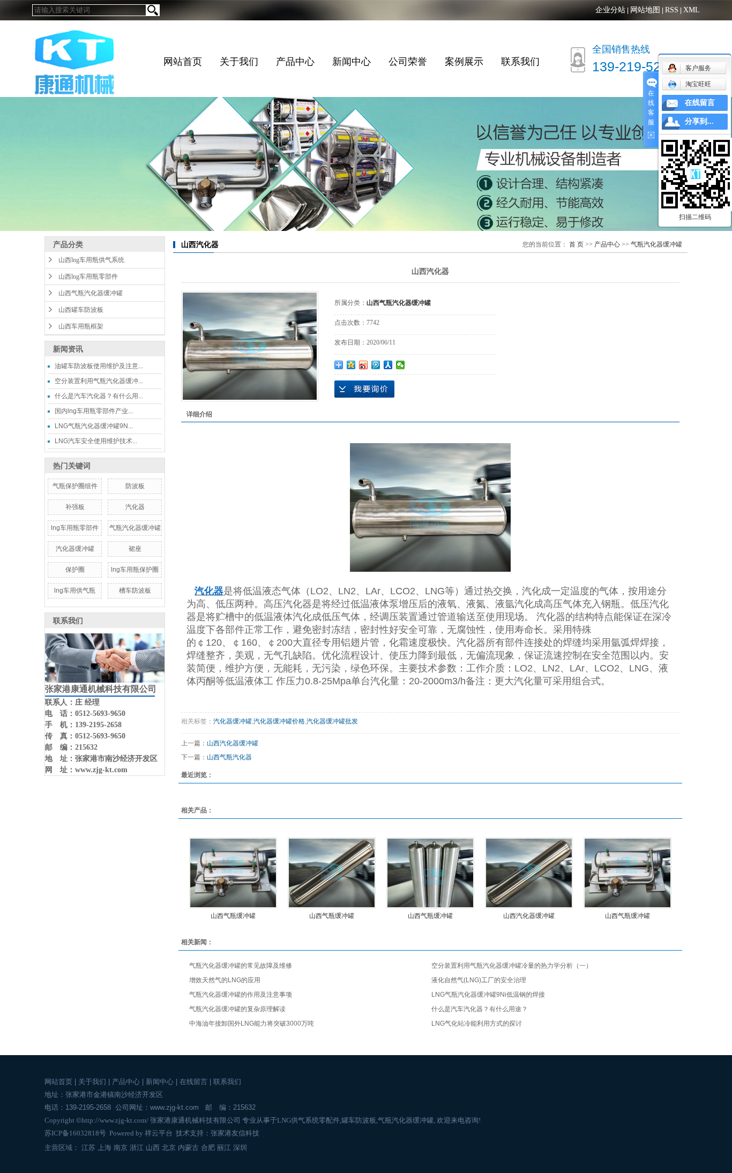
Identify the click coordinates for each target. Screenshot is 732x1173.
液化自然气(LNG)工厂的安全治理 (478, 980)
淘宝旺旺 (698, 84)
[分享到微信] (400, 365)
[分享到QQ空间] (351, 365)
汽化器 (135, 507)
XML (691, 10)
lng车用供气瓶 (74, 590)
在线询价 (364, 389)
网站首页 (182, 61)
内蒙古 (188, 1148)
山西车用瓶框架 (80, 326)
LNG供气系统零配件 (308, 1120)
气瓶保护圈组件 (75, 486)
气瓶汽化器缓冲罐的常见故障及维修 (240, 965)
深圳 (240, 1148)
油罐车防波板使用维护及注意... (99, 366)
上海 (104, 1148)
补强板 (75, 507)
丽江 (224, 1148)
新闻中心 (351, 61)
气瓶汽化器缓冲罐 (135, 528)
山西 (153, 1148)
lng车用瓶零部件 (75, 528)
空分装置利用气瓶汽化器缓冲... (99, 381)
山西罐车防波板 (80, 309)
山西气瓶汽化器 (229, 757)
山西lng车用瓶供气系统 (91, 260)
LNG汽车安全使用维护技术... (96, 441)
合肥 (208, 1148)
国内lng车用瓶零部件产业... (94, 411)
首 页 (576, 244)
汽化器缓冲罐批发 (332, 721)
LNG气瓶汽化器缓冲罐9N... (94, 426)
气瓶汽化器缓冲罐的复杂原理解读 (237, 1009)
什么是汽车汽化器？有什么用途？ (479, 1009)
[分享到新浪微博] (363, 365)
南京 (121, 1148)
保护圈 (75, 569)
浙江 (137, 1148)
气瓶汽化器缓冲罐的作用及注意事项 (240, 994)
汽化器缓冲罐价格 (279, 721)
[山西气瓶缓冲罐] (233, 873)
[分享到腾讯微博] (375, 365)
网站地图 (645, 10)
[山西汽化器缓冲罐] (529, 873)
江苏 (88, 1148)
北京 (169, 1148)
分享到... (699, 121)
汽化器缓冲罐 (75, 548)
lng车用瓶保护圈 (135, 569)
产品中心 (295, 61)
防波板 (135, 486)
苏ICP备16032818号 (75, 1133)
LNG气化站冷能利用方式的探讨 (476, 1023)
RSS (671, 10)
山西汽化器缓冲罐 (232, 743)
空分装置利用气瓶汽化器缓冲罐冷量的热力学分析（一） (511, 965)
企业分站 (610, 10)
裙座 (135, 548)
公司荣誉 (408, 61)
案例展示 (464, 61)
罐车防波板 (358, 1120)
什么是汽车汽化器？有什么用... (99, 396)
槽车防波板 (135, 590)
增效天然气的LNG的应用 (224, 980)
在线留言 (193, 1082)
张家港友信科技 (235, 1133)
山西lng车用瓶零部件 (88, 276)
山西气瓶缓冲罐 (233, 916)
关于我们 (239, 61)
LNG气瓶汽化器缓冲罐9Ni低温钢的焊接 (488, 994)
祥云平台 (159, 1133)
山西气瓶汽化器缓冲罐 (90, 293)
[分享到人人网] (388, 365)
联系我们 (520, 61)
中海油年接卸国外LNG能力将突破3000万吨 (251, 1023)
